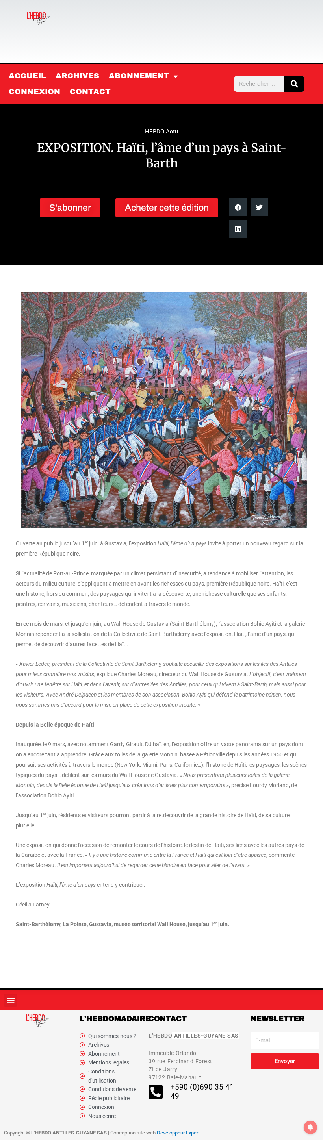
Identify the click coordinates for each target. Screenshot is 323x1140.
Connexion (34, 91)
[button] (238, 207)
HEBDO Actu (161, 131)
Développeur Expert (178, 1133)
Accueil (27, 76)
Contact (90, 91)
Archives (77, 76)
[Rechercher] (294, 84)
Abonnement (139, 76)
